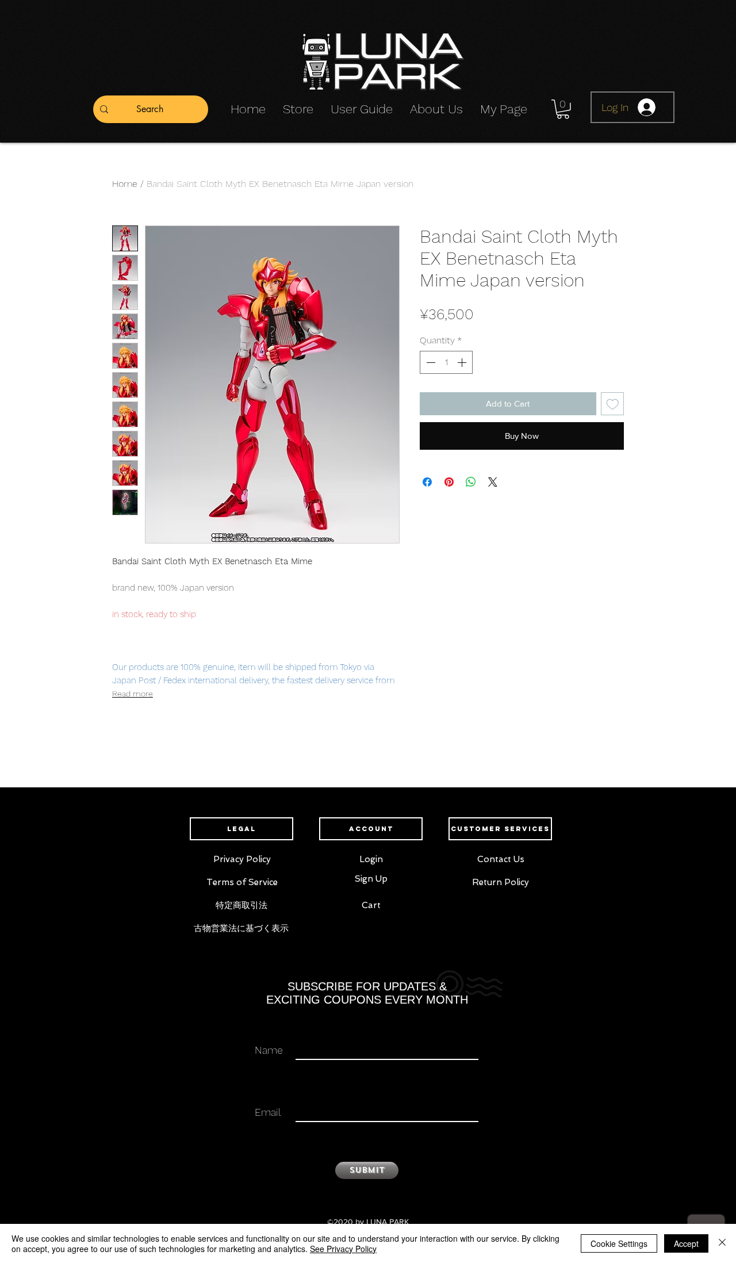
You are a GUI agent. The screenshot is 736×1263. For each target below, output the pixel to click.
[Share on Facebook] (427, 482)
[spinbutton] (446, 362)
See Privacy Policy (343, 1248)
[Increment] (463, 362)
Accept (686, 1243)
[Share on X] (493, 482)
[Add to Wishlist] (612, 404)
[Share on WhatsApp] (471, 482)
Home (124, 183)
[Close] (722, 1243)
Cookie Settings (619, 1243)
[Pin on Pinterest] (449, 482)
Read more (132, 693)
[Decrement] (429, 362)
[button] (562, 109)
